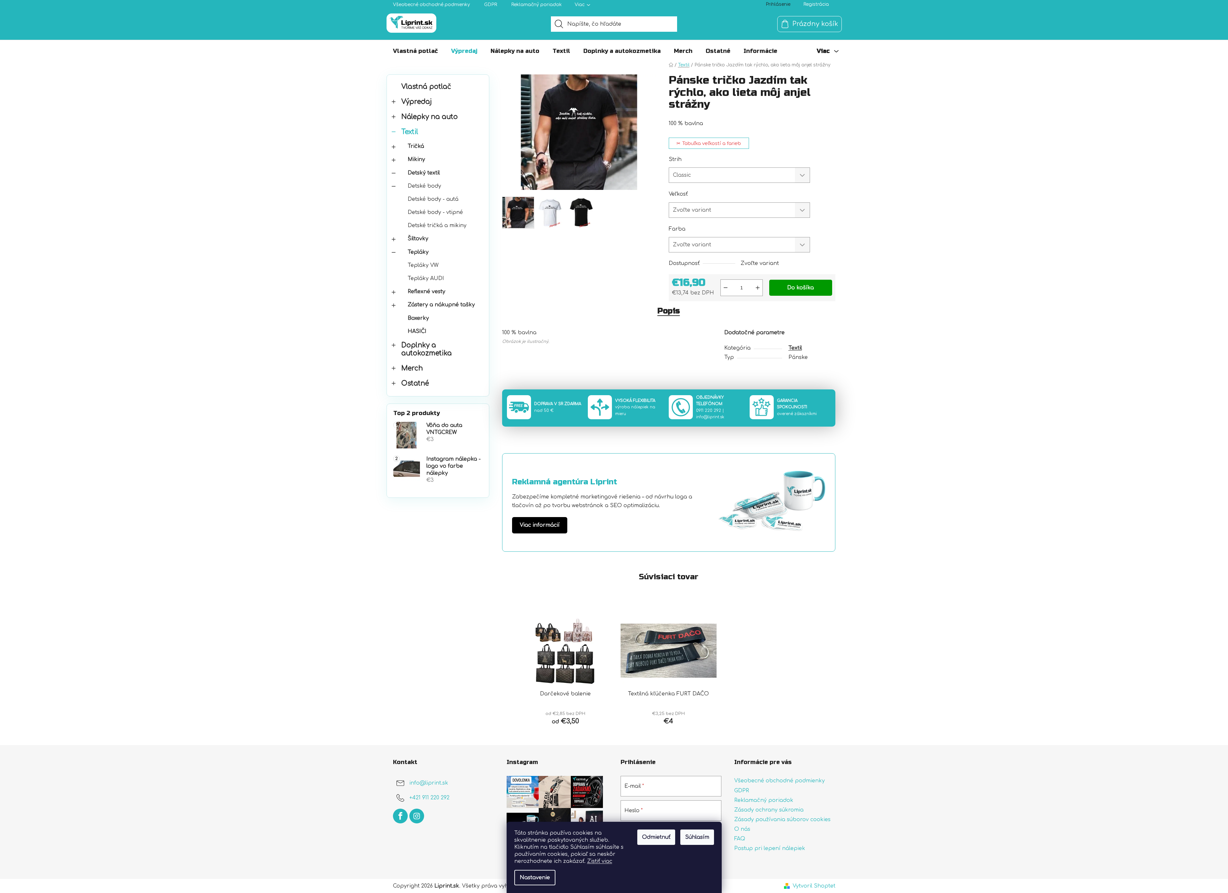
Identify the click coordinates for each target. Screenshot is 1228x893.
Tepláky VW (423, 265)
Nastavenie (535, 877)
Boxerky (418, 318)
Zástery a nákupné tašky (441, 305)
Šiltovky (418, 239)
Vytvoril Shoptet (814, 886)
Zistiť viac (599, 861)
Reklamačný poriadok (536, 4)
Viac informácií (540, 525)
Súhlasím (697, 837)
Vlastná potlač (426, 86)
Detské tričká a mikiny (437, 225)
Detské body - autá (433, 199)
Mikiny (416, 159)
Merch (412, 368)
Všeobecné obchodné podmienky (431, 4)
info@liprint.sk (710, 417)
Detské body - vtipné (435, 212)
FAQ (739, 839)
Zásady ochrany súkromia (769, 810)
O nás (742, 829)
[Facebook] (400, 816)
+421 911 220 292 (429, 798)
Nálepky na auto (429, 117)
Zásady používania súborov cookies (782, 819)
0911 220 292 (708, 410)
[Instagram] (416, 816)
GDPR (490, 4)
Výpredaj (416, 102)
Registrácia (816, 4)
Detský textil (424, 173)
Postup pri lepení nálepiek (769, 848)
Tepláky (418, 252)
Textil (409, 132)
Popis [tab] (669, 311)
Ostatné (415, 383)
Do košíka (800, 288)
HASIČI (417, 331)
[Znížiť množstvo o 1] (725, 288)
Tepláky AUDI (426, 278)
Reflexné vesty (426, 291)
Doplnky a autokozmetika (426, 349)
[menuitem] (415, 51)
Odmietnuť (656, 837)
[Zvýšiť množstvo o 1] (757, 288)
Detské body (424, 186)
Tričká (416, 146)
